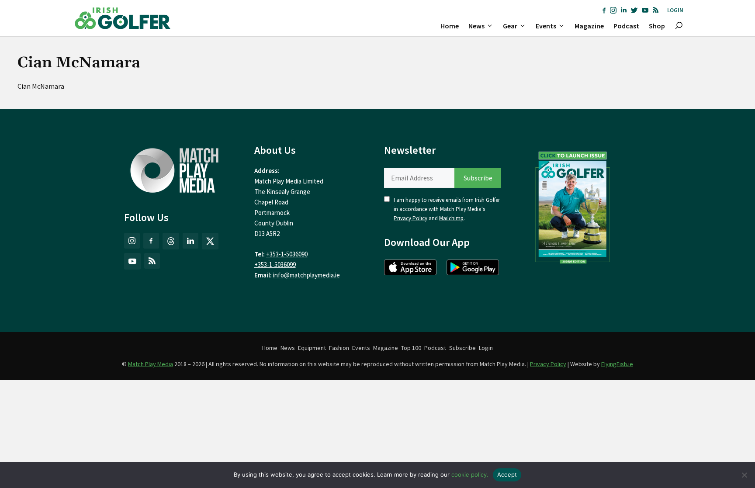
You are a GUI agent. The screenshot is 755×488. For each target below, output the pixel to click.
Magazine (589, 25)
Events (546, 25)
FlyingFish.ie (617, 364)
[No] (744, 475)
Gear (510, 25)
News (476, 25)
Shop (657, 25)
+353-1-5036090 (287, 254)
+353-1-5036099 (275, 264)
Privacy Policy (410, 218)
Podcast (626, 25)
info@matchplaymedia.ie (306, 275)
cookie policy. (469, 474)
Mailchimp (451, 218)
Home (449, 25)
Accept (507, 474)
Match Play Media (150, 364)
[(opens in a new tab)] (572, 205)
